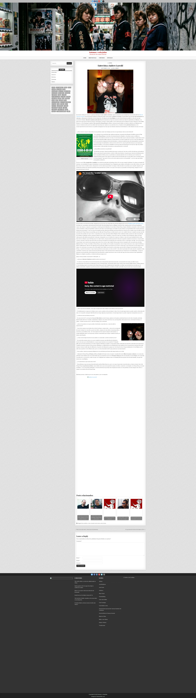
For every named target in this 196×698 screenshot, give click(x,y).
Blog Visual (101, 593)
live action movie (55, 102)
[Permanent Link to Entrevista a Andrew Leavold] (110, 91)
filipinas (68, 96)
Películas (54, 79)
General (110, 63)
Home (84, 57)
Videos (53, 81)
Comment (79, 541)
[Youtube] (99, 1)
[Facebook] (95, 1)
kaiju (57, 100)
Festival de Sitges (55, 96)
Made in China (102, 616)
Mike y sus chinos (103, 619)
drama (59, 95)
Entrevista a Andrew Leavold (110, 65)
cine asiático (85, 523)
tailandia (66, 106)
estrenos (64, 95)
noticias (54, 104)
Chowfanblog (102, 596)
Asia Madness (102, 584)
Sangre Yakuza (102, 622)
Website (78, 563)
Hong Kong (54, 98)
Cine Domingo (102, 602)
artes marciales (59, 87)
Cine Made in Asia (103, 605)
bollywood (59, 89)
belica (69, 87)
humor (59, 98)
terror (60, 107)
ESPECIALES (110, 57)
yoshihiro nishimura (61, 111)
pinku (58, 104)
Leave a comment (115, 68)
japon (53, 100)
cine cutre (61, 91)
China (64, 89)
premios (62, 104)
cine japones (54, 93)
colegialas (67, 93)
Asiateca (101, 590)
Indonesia (67, 98)
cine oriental (91, 523)
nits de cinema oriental (65, 102)
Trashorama (102, 625)
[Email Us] (101, 1)
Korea (65, 100)
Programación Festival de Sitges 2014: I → (135, 529)
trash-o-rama (61, 109)
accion (53, 87)
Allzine (100, 581)
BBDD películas (92, 57)
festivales (63, 96)
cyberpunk (54, 95)
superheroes (60, 106)
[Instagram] (97, 1)
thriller (65, 107)
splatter (54, 106)
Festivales (54, 72)
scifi (66, 104)
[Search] (103, 1)
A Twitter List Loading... (129, 577)
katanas (60, 100)
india (63, 98)
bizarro (53, 89)
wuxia (66, 109)
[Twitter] (93, 1)
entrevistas (103, 523)
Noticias (54, 77)
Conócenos (102, 57)
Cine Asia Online (103, 599)
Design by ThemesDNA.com (98, 696)
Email (78, 560)
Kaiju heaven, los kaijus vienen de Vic (84, 595)
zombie (68, 111)
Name (78, 557)
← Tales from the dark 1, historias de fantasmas (86, 529)
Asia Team (101, 587)
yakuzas (53, 111)
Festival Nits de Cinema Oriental (107, 613)
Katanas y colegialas (98, 52)
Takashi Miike (54, 107)
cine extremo (67, 91)
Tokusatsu (54, 109)
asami (65, 87)
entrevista (97, 523)
